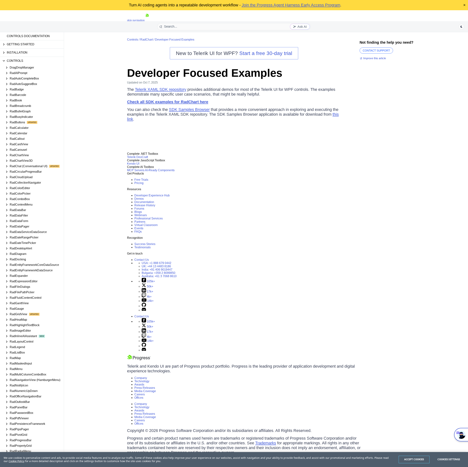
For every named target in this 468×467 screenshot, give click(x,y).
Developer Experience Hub (152, 195)
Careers (139, 394)
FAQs (138, 231)
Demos (139, 198)
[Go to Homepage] (147, 20)
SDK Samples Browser (189, 109)
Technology (141, 381)
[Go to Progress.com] (139, 359)
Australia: (159, 276)
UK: (156, 266)
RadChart (146, 39)
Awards (139, 384)
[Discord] (144, 310)
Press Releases (144, 387)
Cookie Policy (16, 461)
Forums (139, 208)
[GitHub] (144, 305)
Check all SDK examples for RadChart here (167, 102)
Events (138, 228)
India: (157, 269)
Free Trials (141, 179)
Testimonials (142, 247)
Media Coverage (145, 391)
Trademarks (265, 443)
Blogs (138, 211)
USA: (156, 263)
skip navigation (136, 20)
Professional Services (148, 218)
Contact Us (141, 259)
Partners (139, 221)
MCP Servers (135, 170)
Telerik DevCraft (137, 157)
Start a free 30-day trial (265, 53)
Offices (138, 397)
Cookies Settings (448, 459)
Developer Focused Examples (174, 39)
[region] (234, 459)
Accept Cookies (414, 459)
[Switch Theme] (461, 27)
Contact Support (376, 50)
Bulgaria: (158, 272)
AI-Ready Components (160, 170)
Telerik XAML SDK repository (160, 89)
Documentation (144, 202)
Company (140, 377)
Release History (144, 205)
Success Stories (144, 244)
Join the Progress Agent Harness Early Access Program (291, 5)
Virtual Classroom (146, 225)
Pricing (139, 183)
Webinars (140, 215)
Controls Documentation (28, 36)
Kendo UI (133, 163)
